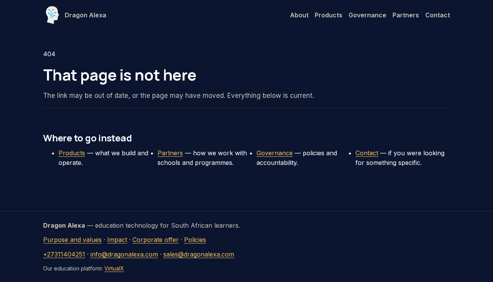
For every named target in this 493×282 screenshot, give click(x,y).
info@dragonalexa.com (124, 254)
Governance (367, 15)
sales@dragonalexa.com (198, 254)
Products (328, 15)
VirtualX (114, 268)
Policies (195, 239)
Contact (437, 15)
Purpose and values (72, 239)
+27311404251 (64, 254)
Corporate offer (155, 239)
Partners (405, 15)
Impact (117, 239)
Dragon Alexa (85, 15)
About (299, 15)
